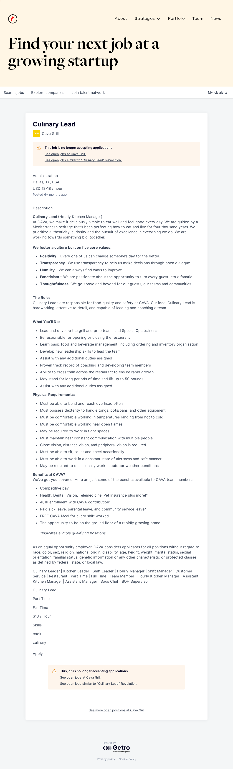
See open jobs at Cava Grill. (65, 154)
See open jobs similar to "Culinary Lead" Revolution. (83, 160)
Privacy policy (106, 759)
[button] (146, 19)
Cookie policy (127, 759)
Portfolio (176, 19)
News (215, 19)
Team (197, 19)
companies (47, 92)
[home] (12, 18)
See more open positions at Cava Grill (116, 710)
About (121, 19)
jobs (14, 92)
